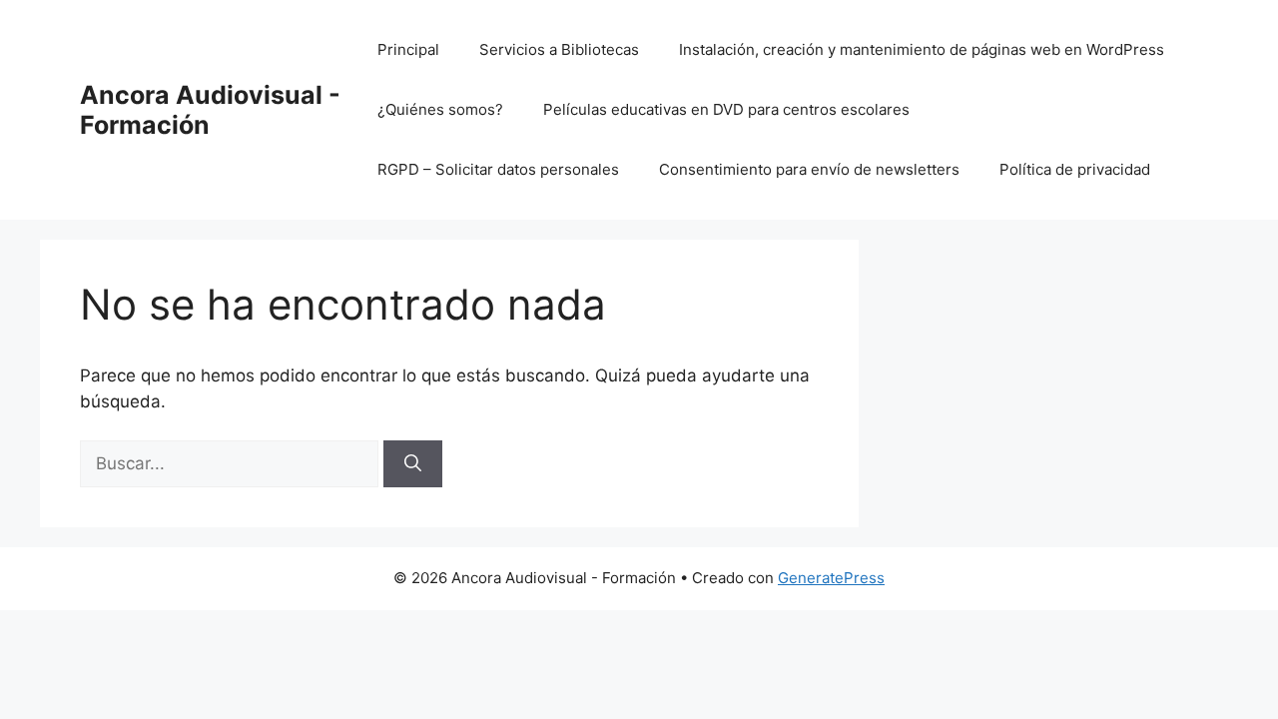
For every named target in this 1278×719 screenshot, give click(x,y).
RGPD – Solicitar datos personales (498, 169)
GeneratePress (831, 577)
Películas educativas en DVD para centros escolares (726, 109)
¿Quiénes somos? (440, 109)
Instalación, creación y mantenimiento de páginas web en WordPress (921, 49)
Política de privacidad (1074, 169)
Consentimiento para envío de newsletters (809, 169)
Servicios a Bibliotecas (559, 49)
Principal (408, 49)
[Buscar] (412, 464)
